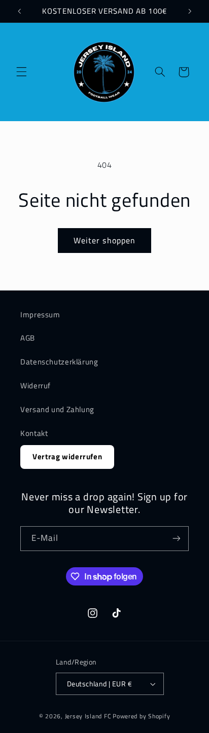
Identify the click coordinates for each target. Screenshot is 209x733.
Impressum (40, 314)
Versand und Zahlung (57, 409)
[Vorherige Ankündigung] (19, 11)
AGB (27, 338)
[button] (21, 72)
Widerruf (35, 385)
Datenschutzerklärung (59, 362)
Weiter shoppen (104, 240)
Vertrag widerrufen (67, 456)
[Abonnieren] (176, 538)
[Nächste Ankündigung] (190, 11)
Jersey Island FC (88, 716)
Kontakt (34, 433)
